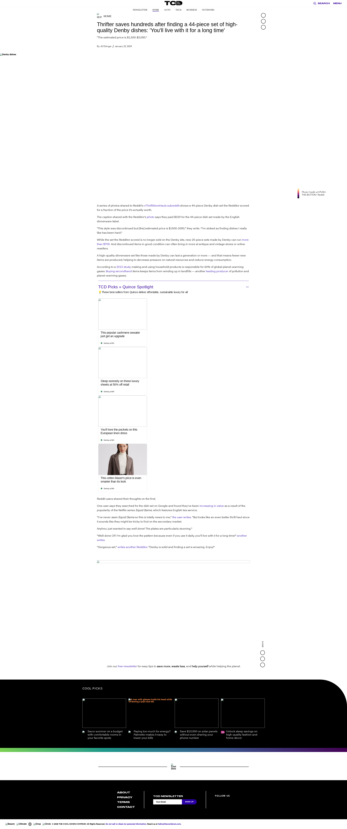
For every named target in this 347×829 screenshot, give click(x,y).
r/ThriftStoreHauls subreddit (162, 206)
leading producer (217, 271)
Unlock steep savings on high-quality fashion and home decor (241, 734)
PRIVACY (124, 797)
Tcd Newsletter (168, 796)
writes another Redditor (132, 547)
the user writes (181, 517)
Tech (178, 10)
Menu (337, 3)
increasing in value (212, 506)
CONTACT (126, 807)
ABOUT (123, 792)
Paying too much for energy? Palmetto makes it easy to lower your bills (152, 734)
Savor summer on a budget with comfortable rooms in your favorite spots (105, 734)
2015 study (123, 267)
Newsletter (140, 10)
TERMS (123, 802)
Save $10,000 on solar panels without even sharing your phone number (198, 734)
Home (155, 10)
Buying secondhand (119, 271)
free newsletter (127, 666)
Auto (167, 10)
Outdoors (208, 10)
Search (324, 3)
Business (192, 10)
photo (150, 217)
